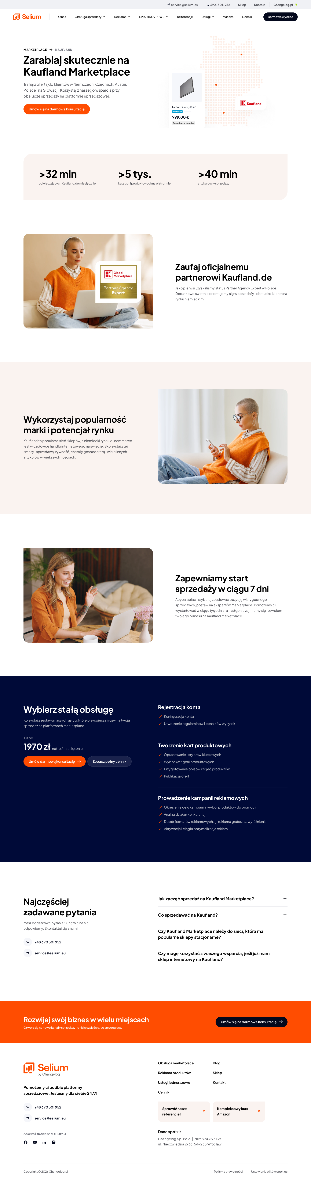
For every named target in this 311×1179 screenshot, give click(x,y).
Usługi (206, 16)
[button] (223, 898)
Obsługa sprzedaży (88, 16)
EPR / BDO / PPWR (151, 16)
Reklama (120, 16)
